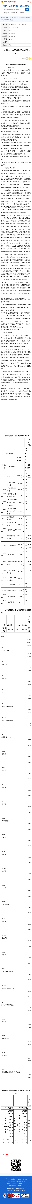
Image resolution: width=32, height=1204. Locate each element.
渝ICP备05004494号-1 (18, 1188)
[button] (27, 58)
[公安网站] (4, 1195)
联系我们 (7, 1179)
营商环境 (22, 12)
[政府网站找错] (16, 1195)
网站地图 (19, 1179)
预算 (11, 20)
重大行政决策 (14, 12)
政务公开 (16, 18)
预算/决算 (6, 20)
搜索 (27, 9)
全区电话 (13, 1179)
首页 (11, 18)
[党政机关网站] (9, 1195)
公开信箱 (25, 1179)
